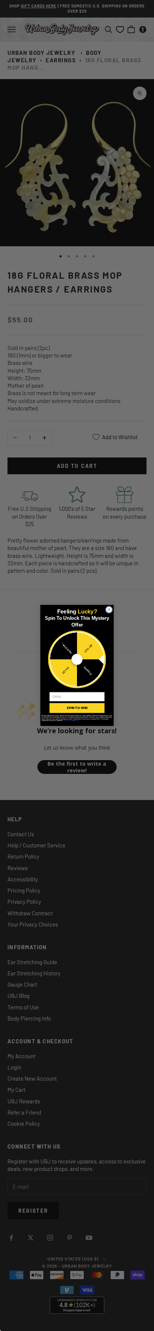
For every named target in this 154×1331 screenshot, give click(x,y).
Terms (76, 720)
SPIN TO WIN (77, 708)
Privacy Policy (68, 720)
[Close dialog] (109, 609)
